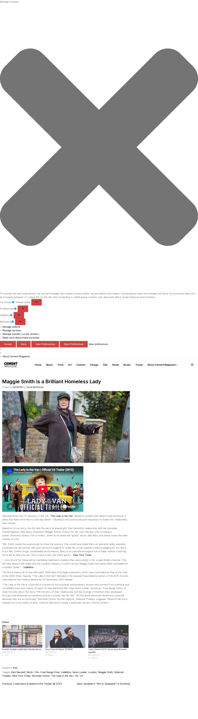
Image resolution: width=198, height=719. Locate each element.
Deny (24, 344)
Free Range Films (50, 672)
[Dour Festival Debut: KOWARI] (65, 636)
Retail (115, 364)
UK (76, 675)
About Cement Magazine (16, 356)
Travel (139, 364)
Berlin (30, 672)
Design (94, 364)
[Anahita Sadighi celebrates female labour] (22, 636)
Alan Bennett (18, 672)
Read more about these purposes (20, 337)
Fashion (81, 364)
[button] (99, 148)
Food (60, 364)
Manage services (11, 330)
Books (127, 364)
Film (105, 364)
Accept (8, 344)
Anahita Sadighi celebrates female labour (21, 649)
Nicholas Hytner (41, 675)
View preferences (45, 344)
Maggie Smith (105, 672)
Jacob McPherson (35, 387)
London (92, 672)
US (81, 675)
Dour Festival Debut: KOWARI (59, 649)
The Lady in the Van (62, 516)
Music (49, 364)
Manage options (11, 326)
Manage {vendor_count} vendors (20, 334)
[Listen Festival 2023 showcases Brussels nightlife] (108, 636)
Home (38, 364)
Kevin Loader (80, 672)
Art (70, 364)
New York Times (82, 555)
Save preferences (74, 344)
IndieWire (28, 567)
